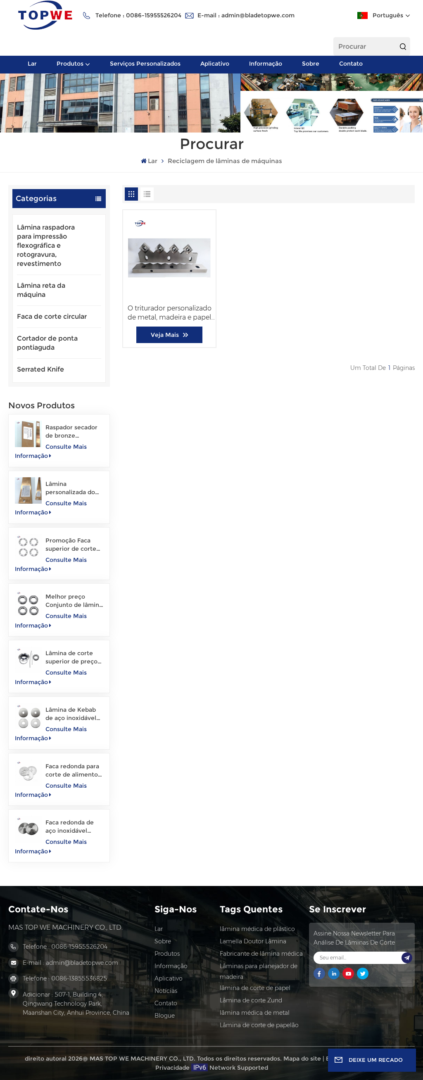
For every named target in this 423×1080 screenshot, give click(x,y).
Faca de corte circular (52, 316)
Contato (351, 63)
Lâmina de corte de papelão (259, 1025)
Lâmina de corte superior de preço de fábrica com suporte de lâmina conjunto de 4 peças (71, 657)
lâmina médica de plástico (257, 929)
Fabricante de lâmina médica (261, 953)
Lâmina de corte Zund (251, 1000)
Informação (265, 63)
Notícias (165, 991)
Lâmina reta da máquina (41, 290)
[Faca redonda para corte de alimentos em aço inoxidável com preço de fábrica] (28, 773)
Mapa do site (302, 1058)
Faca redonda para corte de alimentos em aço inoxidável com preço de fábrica (73, 771)
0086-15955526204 (153, 15)
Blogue (164, 1015)
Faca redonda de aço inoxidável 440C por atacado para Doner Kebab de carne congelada (74, 827)
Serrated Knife (40, 369)
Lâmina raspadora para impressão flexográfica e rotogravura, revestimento (46, 245)
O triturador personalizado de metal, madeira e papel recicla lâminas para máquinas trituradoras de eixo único (170, 313)
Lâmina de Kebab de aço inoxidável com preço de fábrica (70, 714)
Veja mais (165, 335)
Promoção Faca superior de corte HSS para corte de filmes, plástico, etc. (71, 545)
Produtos (70, 63)
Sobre (310, 63)
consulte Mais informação (50, 451)
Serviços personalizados (145, 63)
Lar (32, 63)
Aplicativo (214, 63)
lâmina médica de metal (255, 1012)
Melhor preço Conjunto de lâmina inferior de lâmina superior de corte (73, 601)
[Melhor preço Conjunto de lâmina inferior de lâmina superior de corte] (28, 603)
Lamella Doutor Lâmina (253, 941)
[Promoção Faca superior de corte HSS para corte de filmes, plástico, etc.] (28, 547)
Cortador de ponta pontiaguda (47, 342)
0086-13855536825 (79, 978)
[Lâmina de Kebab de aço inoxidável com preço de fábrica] (28, 716)
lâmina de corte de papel (255, 988)
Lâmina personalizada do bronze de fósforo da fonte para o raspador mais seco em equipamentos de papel (73, 488)
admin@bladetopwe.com (258, 15)
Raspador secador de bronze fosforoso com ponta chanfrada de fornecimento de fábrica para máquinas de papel (73, 432)
